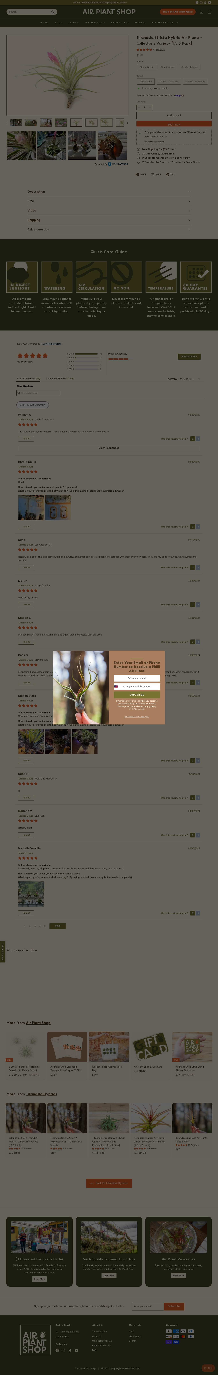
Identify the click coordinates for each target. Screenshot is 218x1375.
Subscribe (137, 695)
